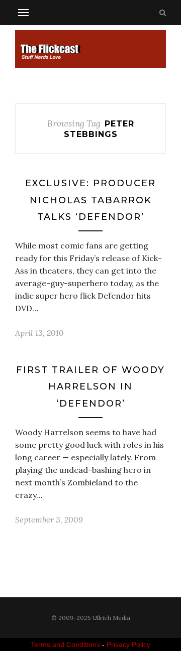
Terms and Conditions (65, 644)
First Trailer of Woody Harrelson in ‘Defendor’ (90, 386)
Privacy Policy (128, 644)
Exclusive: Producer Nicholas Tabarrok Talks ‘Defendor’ (90, 200)
